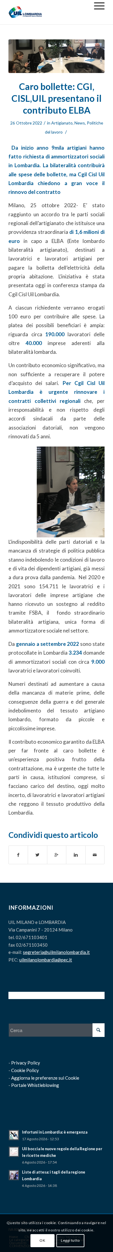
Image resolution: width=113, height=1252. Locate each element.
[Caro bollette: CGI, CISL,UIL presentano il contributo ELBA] (56, 56)
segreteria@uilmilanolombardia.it (56, 952)
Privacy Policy (25, 1062)
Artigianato (62, 122)
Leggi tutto (70, 1240)
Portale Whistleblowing (35, 1085)
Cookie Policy (25, 1070)
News (79, 122)
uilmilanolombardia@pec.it (45, 959)
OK (42, 1240)
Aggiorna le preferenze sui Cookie (45, 1078)
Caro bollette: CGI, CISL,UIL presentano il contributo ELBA (56, 98)
